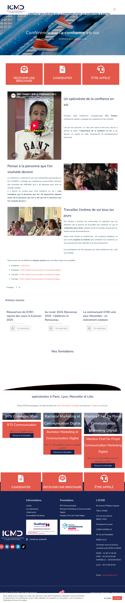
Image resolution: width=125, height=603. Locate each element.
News (51, 39)
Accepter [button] (117, 598)
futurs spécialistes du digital (67, 405)
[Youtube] (12, 546)
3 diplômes (95, 405)
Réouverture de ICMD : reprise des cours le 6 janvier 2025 (24, 316)
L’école (28, 505)
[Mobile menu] (114, 9)
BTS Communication (68, 505)
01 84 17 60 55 (109, 553)
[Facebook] (7, 546)
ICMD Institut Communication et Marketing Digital (40, 270)
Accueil (41, 39)
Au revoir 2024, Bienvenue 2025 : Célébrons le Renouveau (61, 316)
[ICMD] (16, 8)
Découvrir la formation (22, 435)
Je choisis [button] (107, 598)
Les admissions (32, 509)
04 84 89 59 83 (114, 560)
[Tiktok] (23, 546)
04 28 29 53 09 (109, 556)
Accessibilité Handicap (35, 515)
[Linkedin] (18, 546)
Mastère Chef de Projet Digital (72, 515)
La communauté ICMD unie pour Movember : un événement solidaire (99, 316)
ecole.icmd (25, 265)
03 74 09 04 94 (109, 565)
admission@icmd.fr (109, 575)
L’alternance (31, 512)
